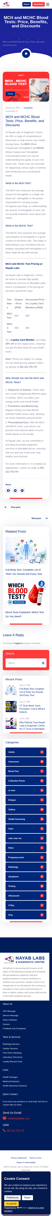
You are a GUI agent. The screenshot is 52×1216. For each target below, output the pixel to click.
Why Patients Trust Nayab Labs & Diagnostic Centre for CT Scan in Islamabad (32, 725)
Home (15, 38)
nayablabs (28, 108)
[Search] (43, 662)
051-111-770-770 (15, 1130)
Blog (23, 38)
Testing (32, 38)
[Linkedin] (22, 490)
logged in (19, 643)
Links (5, 1070)
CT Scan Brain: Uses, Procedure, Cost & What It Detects (32, 708)
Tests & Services (11, 1037)
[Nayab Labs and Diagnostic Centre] (6, 4)
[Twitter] (15, 490)
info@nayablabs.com (18, 1118)
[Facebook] (8, 490)
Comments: (11, 111)
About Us (7, 1004)
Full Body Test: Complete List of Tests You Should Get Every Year (31, 692)
